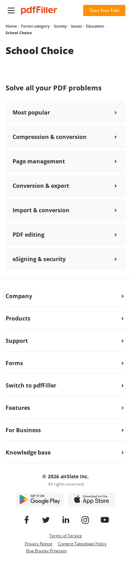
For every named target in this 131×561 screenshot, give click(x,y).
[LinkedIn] (65, 519)
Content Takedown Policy (82, 544)
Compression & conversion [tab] (50, 137)
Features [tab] (18, 408)
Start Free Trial (104, 10)
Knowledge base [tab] (28, 452)
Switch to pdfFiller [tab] (31, 385)
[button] (11, 10)
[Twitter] (46, 519)
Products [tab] (18, 318)
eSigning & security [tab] (39, 259)
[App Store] (91, 500)
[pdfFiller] (39, 10)
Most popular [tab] (31, 112)
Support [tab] (17, 341)
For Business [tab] (23, 430)
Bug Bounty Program (46, 551)
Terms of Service (65, 536)
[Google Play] (40, 500)
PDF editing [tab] (28, 234)
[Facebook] (26, 519)
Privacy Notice (38, 544)
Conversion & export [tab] (41, 186)
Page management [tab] (39, 161)
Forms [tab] (14, 363)
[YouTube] (104, 519)
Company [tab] (19, 296)
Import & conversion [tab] (41, 210)
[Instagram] (85, 519)
